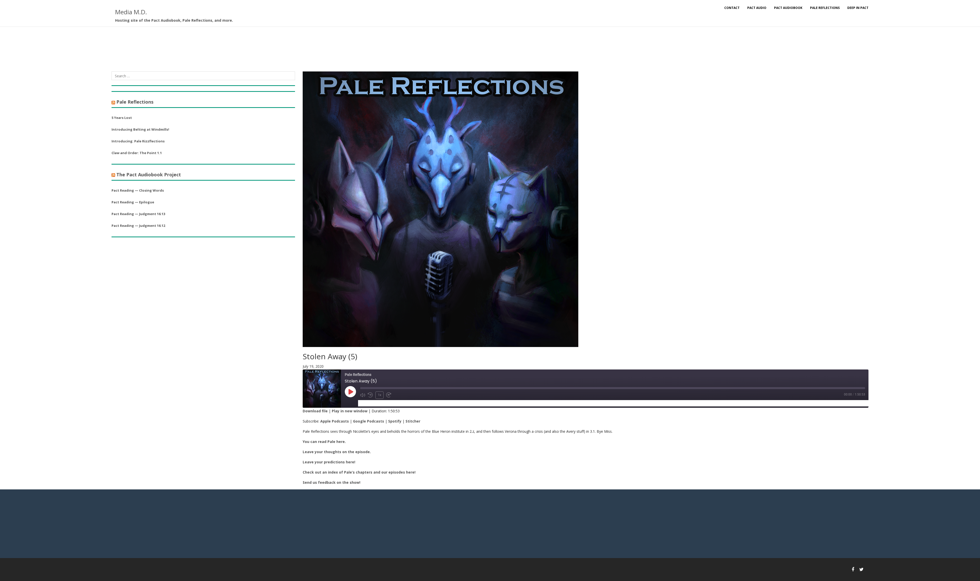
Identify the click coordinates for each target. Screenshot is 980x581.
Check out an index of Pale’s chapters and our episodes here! (359, 472)
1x (379, 395)
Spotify (394, 421)
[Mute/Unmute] (362, 395)
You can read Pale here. (324, 441)
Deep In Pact (857, 8)
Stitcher (413, 421)
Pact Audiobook (788, 8)
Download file (315, 411)
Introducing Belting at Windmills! (140, 129)
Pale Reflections (825, 8)
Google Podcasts (368, 421)
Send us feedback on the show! (331, 482)
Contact (732, 8)
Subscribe (369, 403)
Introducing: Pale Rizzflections (138, 141)
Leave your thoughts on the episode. (337, 451)
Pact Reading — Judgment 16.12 (138, 225)
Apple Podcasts (334, 421)
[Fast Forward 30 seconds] (388, 395)
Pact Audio (756, 8)
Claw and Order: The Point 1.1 (137, 153)
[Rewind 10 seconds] (370, 395)
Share (388, 403)
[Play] (350, 391)
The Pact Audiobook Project (148, 174)
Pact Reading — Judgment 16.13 (138, 214)
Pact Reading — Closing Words (138, 190)
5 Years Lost (122, 117)
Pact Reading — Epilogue (133, 202)
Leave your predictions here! (329, 462)
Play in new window (350, 411)
